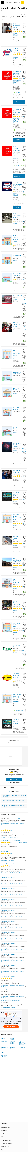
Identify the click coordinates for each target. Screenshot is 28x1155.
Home (2, 737)
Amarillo (10, 737)
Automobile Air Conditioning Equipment (4, 1055)
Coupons (19, 80)
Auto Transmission (13, 846)
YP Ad (18, 33)
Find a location (23, 842)
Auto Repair (15, 737)
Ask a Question (15, 791)
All (13, 16)
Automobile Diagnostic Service (12, 1048)
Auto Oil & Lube (16, 29)
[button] (26, 2)
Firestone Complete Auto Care (8, 817)
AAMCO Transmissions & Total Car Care (10, 1000)
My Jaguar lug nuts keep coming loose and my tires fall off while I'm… (13, 806)
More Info (15, 35)
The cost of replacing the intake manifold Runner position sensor (13, 801)
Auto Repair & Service (14, 820)
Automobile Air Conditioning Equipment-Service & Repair (4, 1050)
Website (15, 33)
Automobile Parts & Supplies (12, 1038)
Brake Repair (22, 834)
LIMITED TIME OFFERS (21, 92)
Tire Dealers (22, 820)
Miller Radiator (4, 851)
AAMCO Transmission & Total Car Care (10, 840)
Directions (15, 34)
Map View (6, 16)
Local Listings (8, 848)
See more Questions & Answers (14, 810)
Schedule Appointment (17, 102)
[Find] (22, 2)
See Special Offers (16, 82)
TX (6, 737)
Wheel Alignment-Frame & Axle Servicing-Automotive (22, 1043)
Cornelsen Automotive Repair (8, 828)
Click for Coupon (19, 710)
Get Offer (18, 207)
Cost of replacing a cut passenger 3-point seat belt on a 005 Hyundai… (14, 796)
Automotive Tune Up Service (22, 1048)
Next (19, 743)
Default (23, 14)
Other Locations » (23, 818)
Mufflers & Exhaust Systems (12, 1042)
